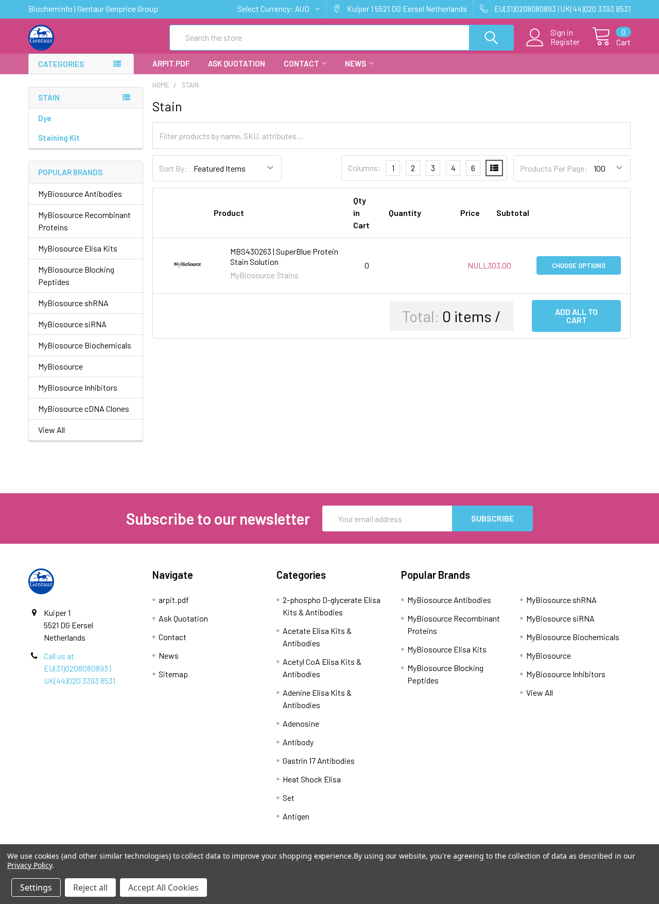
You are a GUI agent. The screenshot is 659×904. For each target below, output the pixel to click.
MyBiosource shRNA (73, 303)
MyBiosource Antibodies (80, 193)
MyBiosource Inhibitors (77, 387)
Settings (36, 887)
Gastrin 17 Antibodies (319, 760)
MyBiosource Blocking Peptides (76, 275)
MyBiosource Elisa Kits (77, 248)
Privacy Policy (29, 865)
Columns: (364, 168)
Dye (44, 118)
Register (565, 41)
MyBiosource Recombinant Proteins (84, 221)
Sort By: (173, 168)
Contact (301, 63)
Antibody (298, 742)
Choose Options (578, 265)
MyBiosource (60, 366)
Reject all (90, 887)
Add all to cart (576, 316)
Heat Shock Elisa (312, 779)
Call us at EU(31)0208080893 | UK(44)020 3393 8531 (79, 668)
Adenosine (301, 723)
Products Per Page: (553, 168)
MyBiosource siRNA (72, 324)
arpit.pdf (170, 63)
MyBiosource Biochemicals (84, 345)
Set (288, 797)
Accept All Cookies (163, 887)
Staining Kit (59, 137)
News (355, 63)
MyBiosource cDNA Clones (83, 408)
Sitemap (173, 674)
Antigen (296, 816)
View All (51, 429)
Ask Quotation (236, 63)
